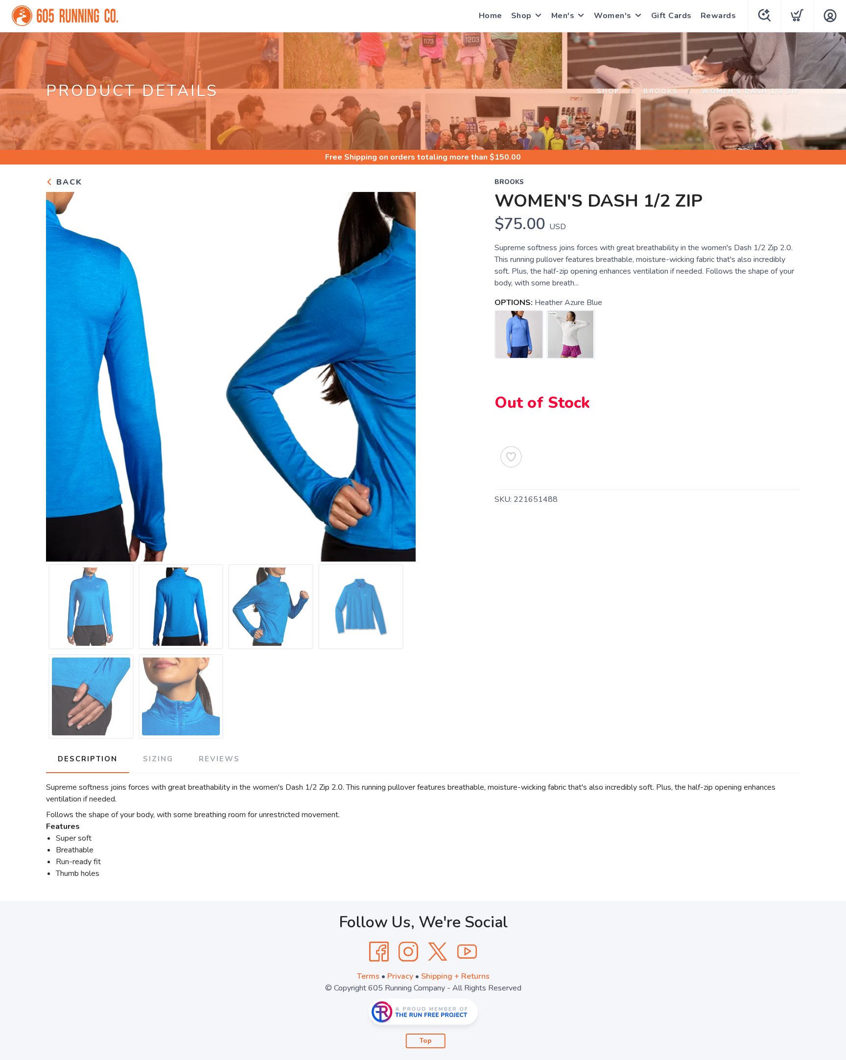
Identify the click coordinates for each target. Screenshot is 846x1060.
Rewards (718, 15)
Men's (563, 15)
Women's (613, 15)
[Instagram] (408, 951)
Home (490, 15)
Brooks (660, 91)
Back (67, 182)
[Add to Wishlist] (511, 457)
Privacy (400, 976)
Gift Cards (671, 15)
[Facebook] (379, 951)
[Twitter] (437, 951)
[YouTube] (467, 951)
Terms (368, 976)
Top (426, 1040)
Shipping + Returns (455, 976)
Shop (521, 15)
